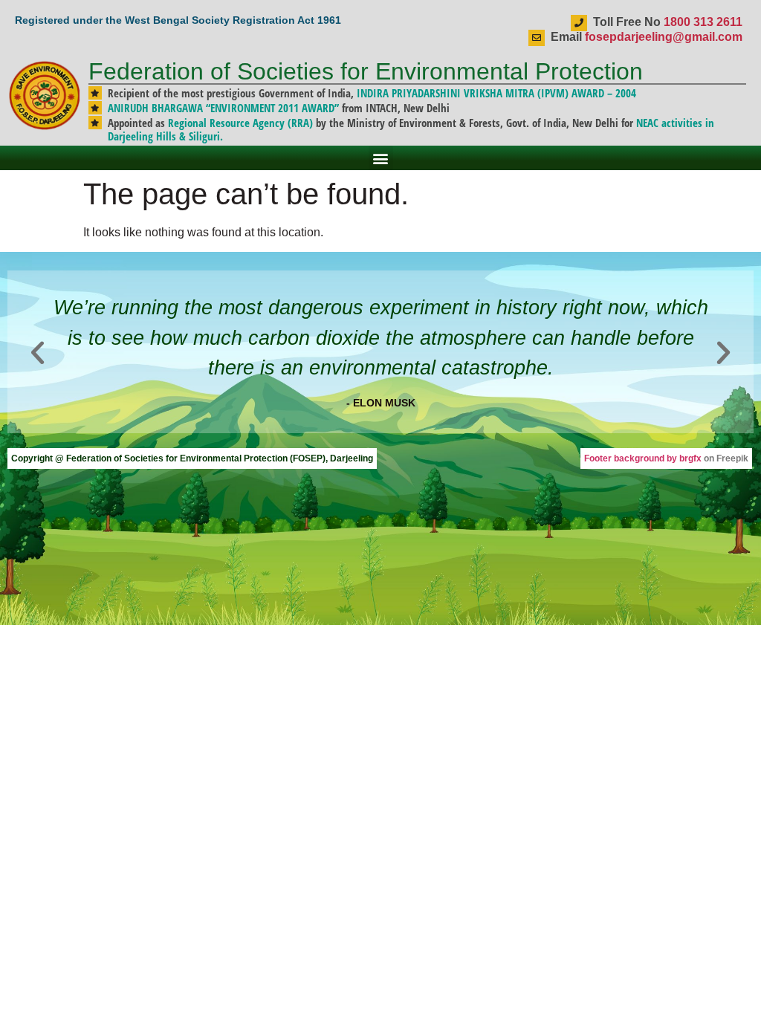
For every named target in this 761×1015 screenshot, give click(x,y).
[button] (381, 158)
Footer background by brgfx (643, 458)
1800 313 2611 (703, 22)
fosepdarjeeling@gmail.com (663, 36)
